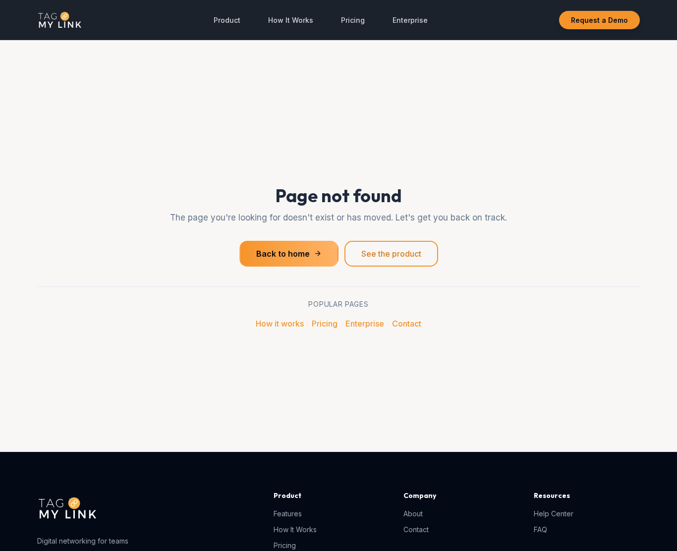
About (413, 513)
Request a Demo (599, 20)
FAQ (540, 529)
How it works (280, 324)
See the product (391, 254)
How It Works (290, 20)
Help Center (553, 513)
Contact (406, 324)
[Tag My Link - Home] (59, 20)
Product (227, 20)
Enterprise (410, 20)
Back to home (289, 254)
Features (288, 513)
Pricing (353, 20)
